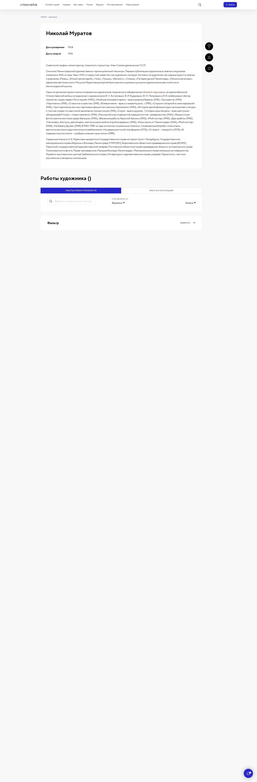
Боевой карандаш (154, 92)
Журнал (100, 4)
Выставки (78, 4)
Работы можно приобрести (81, 190)
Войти (232, 5)
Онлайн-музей (52, 4)
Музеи (89, 4)
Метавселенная (114, 4)
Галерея (66, 4)
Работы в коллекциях (161, 190)
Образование (132, 4)
